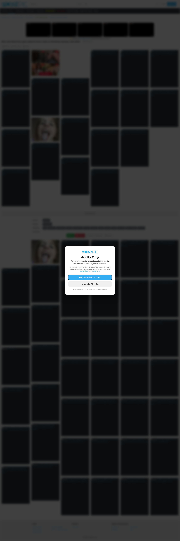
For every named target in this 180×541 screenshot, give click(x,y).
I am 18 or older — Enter (90, 277)
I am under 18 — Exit (90, 284)
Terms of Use (84, 271)
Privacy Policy (96, 271)
